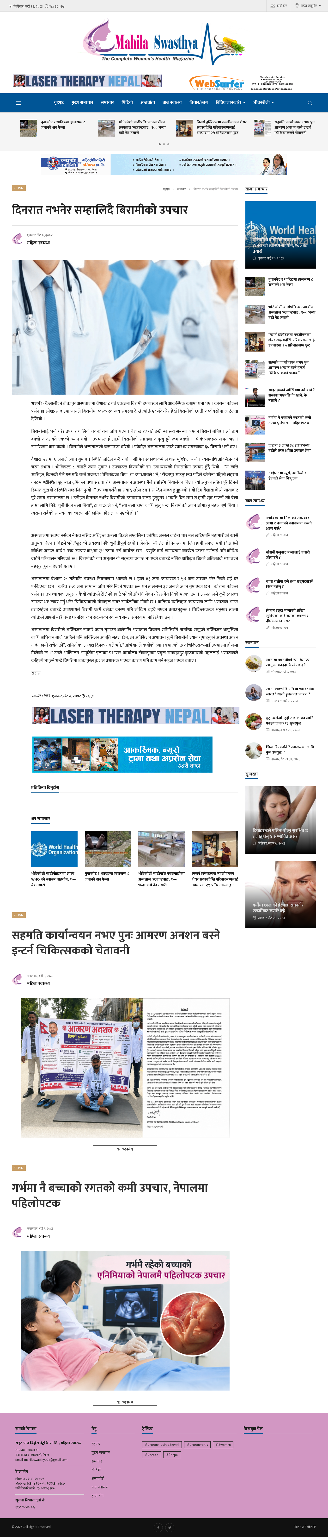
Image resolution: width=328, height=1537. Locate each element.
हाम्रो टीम (282, 5)
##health (151, 1455)
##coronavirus (197, 1445)
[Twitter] (169, 1527)
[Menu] (18, 103)
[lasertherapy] (86, 81)
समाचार (107, 102)
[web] (242, 83)
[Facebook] (158, 1527)
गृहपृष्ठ (59, 102)
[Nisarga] (134, 755)
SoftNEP (310, 1527)
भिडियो (127, 102)
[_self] (164, 166)
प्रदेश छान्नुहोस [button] (309, 5)
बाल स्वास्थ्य (172, 102)
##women (223, 1445)
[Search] (310, 103)
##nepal (172, 1455)
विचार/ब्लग (198, 102)
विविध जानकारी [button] (229, 102)
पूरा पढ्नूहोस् (125, 1149)
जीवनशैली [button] (262, 102)
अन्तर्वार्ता (147, 102)
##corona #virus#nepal (162, 1445)
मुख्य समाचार (82, 102)
